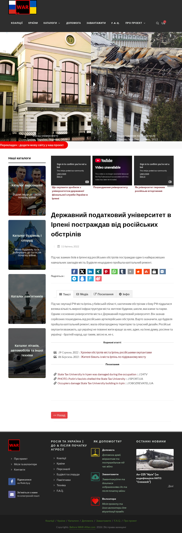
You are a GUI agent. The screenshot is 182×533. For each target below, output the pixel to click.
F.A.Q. (117, 520)
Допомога (108, 450)
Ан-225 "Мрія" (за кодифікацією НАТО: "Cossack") (149, 478)
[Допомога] (95, 452)
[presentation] (170, 181)
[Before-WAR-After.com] (22, 7)
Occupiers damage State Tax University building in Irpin (91, 383)
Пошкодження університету (110, 187)
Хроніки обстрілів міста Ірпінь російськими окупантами (116, 352)
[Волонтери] (95, 501)
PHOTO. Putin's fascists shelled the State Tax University (91, 378)
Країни (61, 520)
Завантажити (110, 474)
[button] (74, 271)
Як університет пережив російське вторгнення (150, 189)
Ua (163, 23)
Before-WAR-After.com (82, 527)
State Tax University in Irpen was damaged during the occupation (97, 374)
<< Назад (59, 415)
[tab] (65, 294)
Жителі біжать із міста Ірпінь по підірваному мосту (113, 356)
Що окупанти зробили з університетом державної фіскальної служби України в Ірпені (70, 192)
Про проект (130, 520)
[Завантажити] (95, 476)
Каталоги (73, 520)
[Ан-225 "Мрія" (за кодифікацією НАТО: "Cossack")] (155, 459)
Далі (170, 486)
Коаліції (50, 520)
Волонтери (109, 499)
